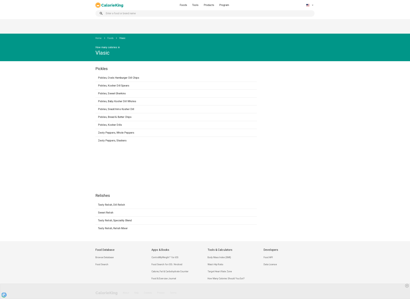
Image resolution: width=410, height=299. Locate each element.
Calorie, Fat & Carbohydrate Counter (170, 271)
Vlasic (122, 38)
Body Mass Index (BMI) (219, 257)
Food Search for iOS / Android (167, 264)
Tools (195, 5)
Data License (270, 264)
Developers (271, 249)
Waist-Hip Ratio (215, 264)
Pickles (101, 68)
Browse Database (104, 257)
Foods (183, 5)
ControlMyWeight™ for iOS (165, 257)
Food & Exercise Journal (164, 278)
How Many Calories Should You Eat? (226, 278)
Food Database (105, 249)
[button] (310, 5)
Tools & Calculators (220, 249)
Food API (268, 257)
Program (224, 5)
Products (209, 5)
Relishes (102, 195)
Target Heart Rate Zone (220, 271)
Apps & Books (160, 249)
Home (98, 38)
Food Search (101, 264)
